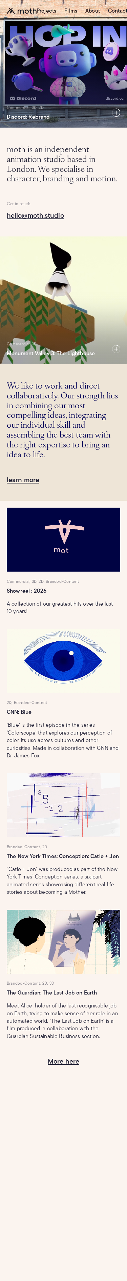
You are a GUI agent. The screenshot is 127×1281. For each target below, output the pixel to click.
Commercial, (18, 107)
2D (41, 107)
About (92, 11)
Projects (46, 11)
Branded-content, (24, 847)
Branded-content (62, 581)
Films (70, 11)
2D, (41, 581)
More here (63, 1061)
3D (34, 344)
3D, (35, 107)
